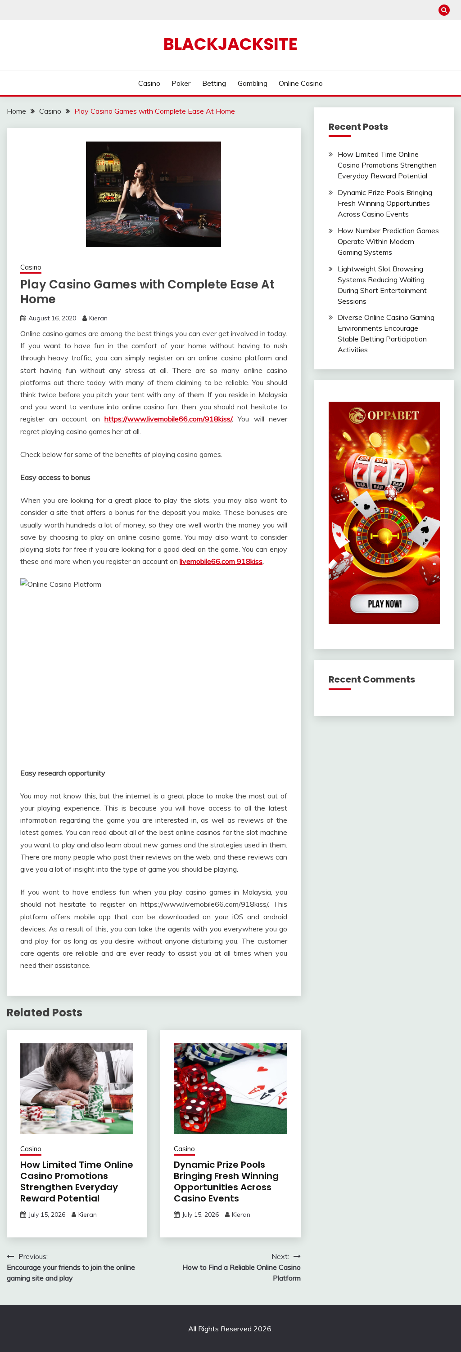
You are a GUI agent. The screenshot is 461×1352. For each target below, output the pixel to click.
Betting (214, 83)
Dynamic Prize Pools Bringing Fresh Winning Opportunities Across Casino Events (226, 1181)
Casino (149, 83)
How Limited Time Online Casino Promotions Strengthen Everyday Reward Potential (76, 1181)
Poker (181, 83)
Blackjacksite (230, 44)
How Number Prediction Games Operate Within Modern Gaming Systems (388, 241)
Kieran (98, 318)
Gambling (252, 83)
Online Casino (301, 83)
